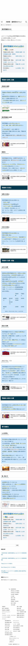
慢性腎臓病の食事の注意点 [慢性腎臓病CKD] (18, 219)
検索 (17, 545)
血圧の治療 (18, 60)
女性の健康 (13, 604)
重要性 (14, 54)
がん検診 (12, 596)
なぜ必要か (18, 68)
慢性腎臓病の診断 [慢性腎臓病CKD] (17, 144)
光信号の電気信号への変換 (18, 625)
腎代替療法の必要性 (8, 632)
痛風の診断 (19, 608)
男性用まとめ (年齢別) (15, 590)
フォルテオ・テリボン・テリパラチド (9, 615)
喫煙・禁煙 (13, 597)
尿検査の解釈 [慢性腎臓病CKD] (17, 109)
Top (9, 589)
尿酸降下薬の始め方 (20, 613)
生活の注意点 (7, 625)
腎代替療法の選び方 (8, 634)
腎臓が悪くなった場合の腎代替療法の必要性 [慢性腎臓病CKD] (17, 468)
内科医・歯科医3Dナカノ (14, 22)
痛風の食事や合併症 (20, 610)
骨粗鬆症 (3, 606)
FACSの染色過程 (16, 629)
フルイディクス (16, 622)
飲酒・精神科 (13, 603)
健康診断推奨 (13, 589)
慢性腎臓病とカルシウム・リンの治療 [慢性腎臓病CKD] (17, 388)
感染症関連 (13, 599)
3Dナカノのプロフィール (14, 638)
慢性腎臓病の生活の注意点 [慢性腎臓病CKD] (18, 250)
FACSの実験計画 (16, 627)
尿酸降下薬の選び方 (20, 615)
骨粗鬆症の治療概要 (5, 610)
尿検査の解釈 (19, 52)
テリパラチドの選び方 (6, 617)
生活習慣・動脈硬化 (14, 594)
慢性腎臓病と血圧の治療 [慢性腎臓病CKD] (18, 318)
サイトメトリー (16, 620)
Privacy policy (11, 639)
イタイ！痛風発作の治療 (21, 611)
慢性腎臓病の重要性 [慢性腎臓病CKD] (18, 177)
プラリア (3, 613)
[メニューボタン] (2, 22)
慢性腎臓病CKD (8, 620)
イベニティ (4, 618)
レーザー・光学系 (16, 624)
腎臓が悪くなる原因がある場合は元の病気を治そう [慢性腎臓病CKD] (18, 416)
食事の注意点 (19, 56)
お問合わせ (11, 641)
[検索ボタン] (26, 22)
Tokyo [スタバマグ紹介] (6, 563)
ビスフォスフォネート (6, 611)
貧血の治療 (7, 629)
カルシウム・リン (12, 62)
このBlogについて (12, 636)
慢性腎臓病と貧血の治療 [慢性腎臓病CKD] (18, 353)
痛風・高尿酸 (19, 606)
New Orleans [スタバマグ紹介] (8, 567)
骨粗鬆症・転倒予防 (14, 601)
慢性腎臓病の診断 (8, 622)
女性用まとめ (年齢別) (15, 592)
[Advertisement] (14, 10)
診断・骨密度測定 (5, 608)
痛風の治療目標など (20, 617)
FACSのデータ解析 (16, 631)
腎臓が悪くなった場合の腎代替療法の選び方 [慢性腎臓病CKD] (17, 505)
